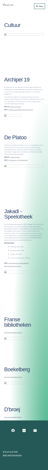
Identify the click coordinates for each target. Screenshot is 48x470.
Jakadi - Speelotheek (18, 214)
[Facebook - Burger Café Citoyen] (13, 430)
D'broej (12, 409)
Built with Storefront (12, 455)
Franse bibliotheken (18, 322)
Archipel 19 (16, 80)
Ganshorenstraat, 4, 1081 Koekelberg (19, 263)
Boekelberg (17, 369)
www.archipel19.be (15, 107)
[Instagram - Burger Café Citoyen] (24, 430)
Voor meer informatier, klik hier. (13, 332)
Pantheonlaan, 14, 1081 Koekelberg (18, 160)
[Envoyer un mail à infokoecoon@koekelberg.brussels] (35, 430)
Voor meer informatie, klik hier (12, 266)
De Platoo (15, 137)
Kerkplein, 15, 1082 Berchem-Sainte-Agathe (21, 109)
